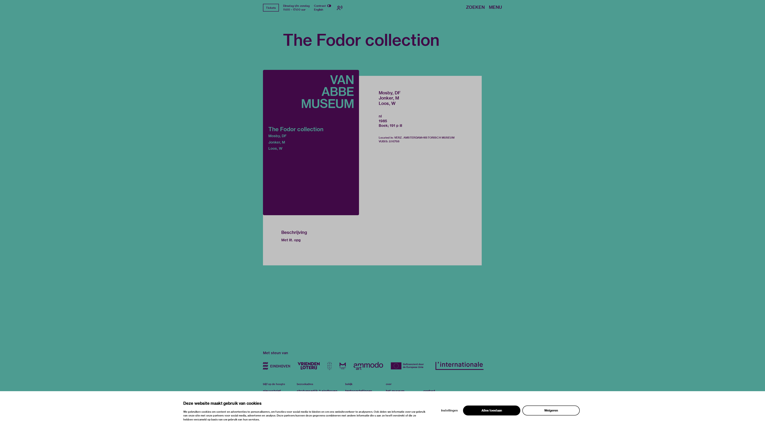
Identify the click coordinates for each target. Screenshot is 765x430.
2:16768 (394, 141)
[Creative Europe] (409, 366)
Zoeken (475, 7)
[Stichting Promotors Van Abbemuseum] (329, 366)
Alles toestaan (492, 410)
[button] (311, 142)
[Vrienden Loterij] (308, 366)
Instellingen (449, 410)
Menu (495, 7)
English (318, 9)
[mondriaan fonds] (342, 366)
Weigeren (551, 410)
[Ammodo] (368, 366)
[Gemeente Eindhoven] (276, 366)
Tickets (271, 8)
